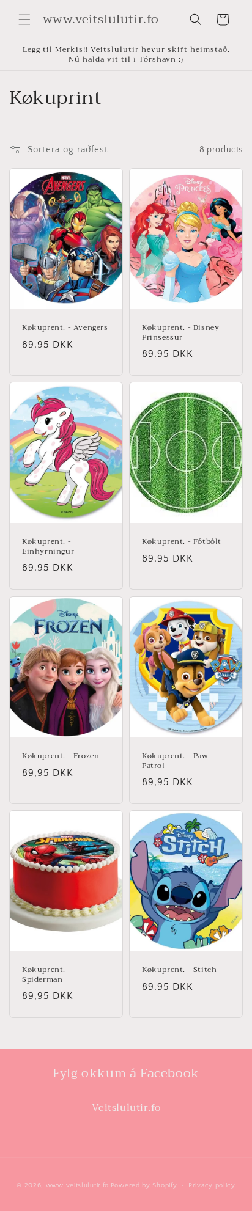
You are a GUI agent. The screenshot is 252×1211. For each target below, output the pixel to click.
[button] (24, 19)
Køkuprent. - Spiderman (46, 974)
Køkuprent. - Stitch (179, 970)
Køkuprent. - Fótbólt (181, 542)
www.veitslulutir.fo (77, 1185)
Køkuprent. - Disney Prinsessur (180, 332)
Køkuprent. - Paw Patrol (175, 761)
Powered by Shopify (144, 1185)
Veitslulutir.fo (126, 1107)
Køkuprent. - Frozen (60, 756)
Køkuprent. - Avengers (65, 328)
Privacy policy (211, 1185)
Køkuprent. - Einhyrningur (48, 546)
